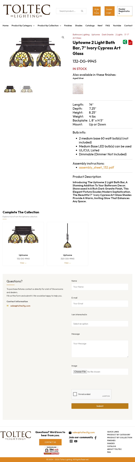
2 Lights (118, 34)
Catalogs (90, 25)
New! (100, 25)
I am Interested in (79, 314)
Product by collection (119, 437)
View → (23, 263)
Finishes (68, 25)
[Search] (82, 11)
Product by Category (22, 25)
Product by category (118, 434)
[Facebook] (95, 437)
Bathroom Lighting (81, 34)
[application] (33, 25)
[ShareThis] (125, 41)
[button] (63, 37)
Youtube (117, 25)
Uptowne (95, 34)
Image (74, 365)
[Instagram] (71, 441)
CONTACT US (50, 442)
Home (5, 25)
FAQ (108, 25)
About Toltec (114, 449)
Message (75, 334)
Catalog (111, 446)
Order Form (96, 11)
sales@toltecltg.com (20, 305)
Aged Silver (78, 78)
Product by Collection (48, 25)
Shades (78, 25)
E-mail (74, 297)
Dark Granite (108, 34)
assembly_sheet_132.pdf (96, 167)
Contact (128, 25)
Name (74, 280)
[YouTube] (75, 441)
